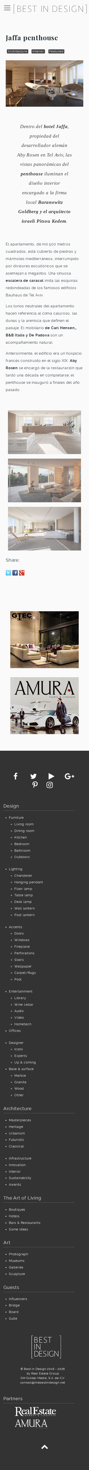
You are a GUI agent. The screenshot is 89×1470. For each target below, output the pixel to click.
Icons (18, 1049)
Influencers (18, 1299)
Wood (19, 1088)
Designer (16, 1043)
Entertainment (20, 991)
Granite (20, 1082)
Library (20, 998)
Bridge (14, 1305)
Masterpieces (20, 1120)
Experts (20, 1056)
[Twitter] (34, 777)
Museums (17, 1261)
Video (19, 1017)
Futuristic (16, 1140)
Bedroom (21, 844)
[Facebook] (16, 777)
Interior (38, 51)
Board (14, 1312)
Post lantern (24, 915)
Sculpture (17, 1274)
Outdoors (22, 857)
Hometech (22, 1024)
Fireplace (22, 946)
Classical (16, 1146)
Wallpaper (23, 966)
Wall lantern (24, 908)
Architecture (17, 51)
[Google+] (69, 777)
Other (19, 1095)
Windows (22, 940)
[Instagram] (49, 786)
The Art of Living (22, 1198)
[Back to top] (44, 1448)
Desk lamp (23, 902)
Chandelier (23, 875)
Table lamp (23, 895)
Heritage (16, 1127)
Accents (15, 927)
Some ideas (18, 1229)
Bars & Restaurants (24, 1223)
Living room (24, 824)
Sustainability (20, 1178)
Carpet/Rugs (25, 973)
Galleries (16, 1267)
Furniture (16, 817)
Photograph (18, 1254)
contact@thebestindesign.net (42, 1382)
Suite (13, 1318)
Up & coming (25, 1062)
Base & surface (21, 1069)
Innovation (17, 1165)
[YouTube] (52, 777)
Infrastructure (20, 1158)
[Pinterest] (35, 786)
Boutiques (17, 1209)
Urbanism (17, 1133)
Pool (18, 979)
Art (6, 1242)
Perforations (24, 953)
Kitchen (20, 837)
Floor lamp (23, 889)
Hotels (14, 1216)
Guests (11, 1287)
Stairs (19, 960)
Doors (19, 933)
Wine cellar (24, 1004)
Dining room (24, 831)
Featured (56, 51)
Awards (15, 1184)
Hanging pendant (28, 882)
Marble (20, 1075)
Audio (19, 1011)
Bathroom (22, 850)
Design (11, 806)
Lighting (15, 869)
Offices (15, 1031)
